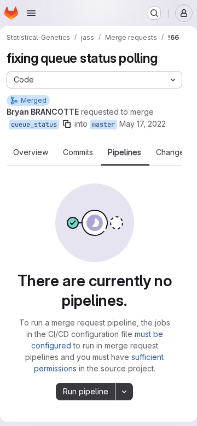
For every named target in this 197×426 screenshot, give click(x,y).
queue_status (34, 124)
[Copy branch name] (66, 124)
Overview (30, 152)
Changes (172, 152)
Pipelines (124, 152)
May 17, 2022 (142, 123)
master (103, 124)
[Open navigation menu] (31, 13)
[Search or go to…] (154, 13)
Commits (78, 152)
